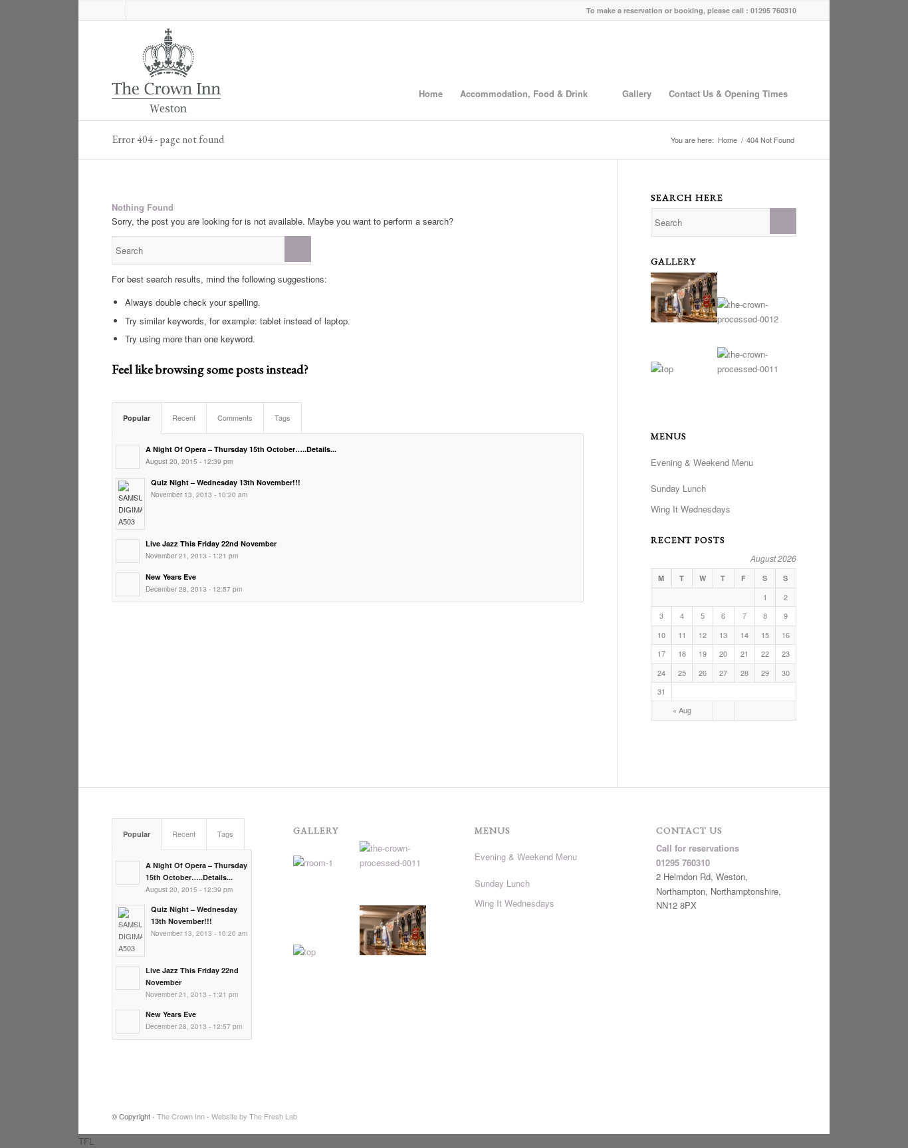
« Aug (682, 710)
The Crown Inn (181, 1116)
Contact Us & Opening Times (728, 93)
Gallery (636, 93)
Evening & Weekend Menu (702, 462)
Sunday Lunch (678, 488)
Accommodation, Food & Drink (524, 93)
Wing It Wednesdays (691, 509)
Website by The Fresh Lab (254, 1116)
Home (431, 93)
